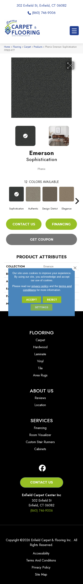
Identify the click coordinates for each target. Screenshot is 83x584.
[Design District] (50, 194)
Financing (61, 224)
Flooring (17, 46)
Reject (52, 299)
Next (77, 134)
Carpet (27, 46)
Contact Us (23, 224)
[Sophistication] (16, 194)
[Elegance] (66, 194)
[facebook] (42, 468)
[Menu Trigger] (74, 30)
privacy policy (40, 285)
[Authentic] (33, 194)
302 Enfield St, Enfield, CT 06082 (41, 5)
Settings (41, 307)
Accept (31, 299)
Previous (6, 134)
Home (7, 46)
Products (38, 46)
